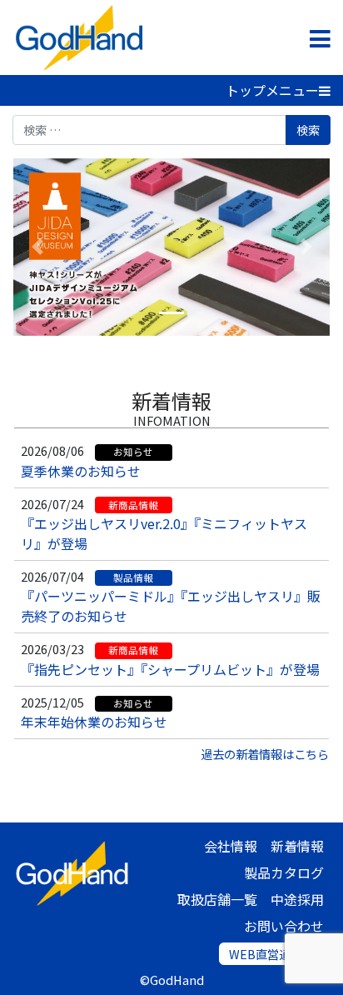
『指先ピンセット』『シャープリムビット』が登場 (170, 669)
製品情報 (133, 577)
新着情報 (171, 400)
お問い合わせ (284, 926)
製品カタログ (284, 872)
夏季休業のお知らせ (81, 471)
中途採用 (297, 899)
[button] (37, 247)
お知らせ (133, 451)
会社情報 (230, 846)
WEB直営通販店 (271, 953)
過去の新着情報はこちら (265, 753)
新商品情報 (133, 505)
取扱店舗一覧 (217, 899)
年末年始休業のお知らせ (94, 722)
